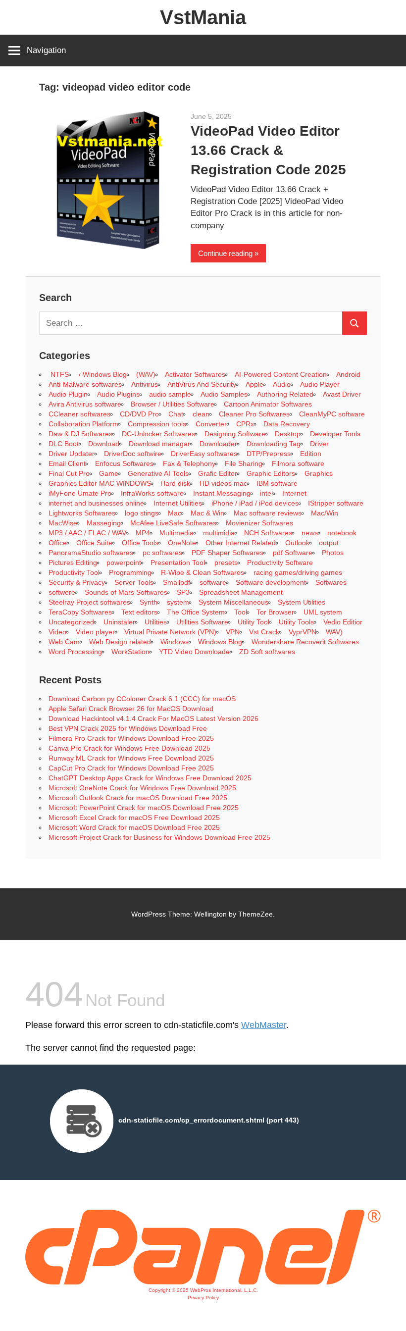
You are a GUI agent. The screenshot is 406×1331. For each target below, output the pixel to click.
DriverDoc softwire (132, 454)
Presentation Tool (178, 562)
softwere (62, 592)
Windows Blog (220, 642)
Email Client (67, 463)
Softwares (331, 582)
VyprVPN (302, 632)
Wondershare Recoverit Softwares (305, 642)
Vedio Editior (342, 622)
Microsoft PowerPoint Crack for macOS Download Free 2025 (144, 808)
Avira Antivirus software (85, 404)
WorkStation (130, 652)
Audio (282, 384)
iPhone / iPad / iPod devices (255, 503)
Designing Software (234, 434)
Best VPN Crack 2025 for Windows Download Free (128, 728)
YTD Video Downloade (194, 652)
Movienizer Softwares (259, 523)
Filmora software (298, 463)
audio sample (170, 394)
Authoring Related (285, 394)
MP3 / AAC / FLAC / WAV (87, 533)
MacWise (63, 523)
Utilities (156, 622)
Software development (271, 582)
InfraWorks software (152, 493)
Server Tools (133, 582)
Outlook (297, 543)
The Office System (196, 612)
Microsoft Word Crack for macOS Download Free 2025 (134, 827)
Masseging (104, 523)
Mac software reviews (268, 513)
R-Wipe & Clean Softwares (202, 572)
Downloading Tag (274, 444)
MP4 (143, 533)
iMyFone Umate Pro (80, 493)
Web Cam (64, 642)
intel (266, 493)
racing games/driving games (299, 572)
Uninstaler (119, 622)
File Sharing (243, 463)
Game (108, 473)
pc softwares (162, 553)
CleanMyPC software (332, 414)
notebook (341, 533)
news (310, 533)
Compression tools (157, 424)
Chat (175, 414)
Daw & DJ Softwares (80, 434)
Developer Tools (335, 434)
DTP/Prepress (269, 454)
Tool (240, 612)
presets (226, 562)
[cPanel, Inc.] (203, 1282)
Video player (95, 632)
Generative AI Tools (158, 473)
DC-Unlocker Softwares (158, 434)
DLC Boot (64, 444)
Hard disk (175, 483)
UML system (323, 612)
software (213, 582)
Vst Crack (264, 632)
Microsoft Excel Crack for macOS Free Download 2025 (134, 817)
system (178, 602)
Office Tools (140, 543)
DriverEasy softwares (204, 454)
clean (201, 414)
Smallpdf (176, 582)
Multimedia (176, 533)
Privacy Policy (203, 1297)
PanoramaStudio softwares (91, 553)
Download (103, 444)
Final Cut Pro (69, 473)
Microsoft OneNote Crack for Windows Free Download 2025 (142, 788)
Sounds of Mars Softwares (126, 592)
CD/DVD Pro (139, 414)
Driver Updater (72, 454)
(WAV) (145, 374)
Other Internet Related (240, 543)
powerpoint (123, 562)
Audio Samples (224, 394)
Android (348, 374)
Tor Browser (275, 612)
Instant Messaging (222, 493)
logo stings (141, 513)
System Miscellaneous (233, 602)
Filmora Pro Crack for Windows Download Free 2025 (131, 738)
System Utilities (301, 602)
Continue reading (225, 253)
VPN (233, 632)
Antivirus (144, 384)
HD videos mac (223, 483)
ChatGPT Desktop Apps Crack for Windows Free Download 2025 (150, 778)
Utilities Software (202, 622)
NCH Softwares (268, 533)
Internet (294, 493)
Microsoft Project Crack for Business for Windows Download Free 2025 (159, 837)
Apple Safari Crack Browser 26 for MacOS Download (131, 709)
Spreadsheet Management (241, 592)
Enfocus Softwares (124, 463)
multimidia (219, 533)
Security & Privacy (77, 582)
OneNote (182, 543)
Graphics (318, 473)
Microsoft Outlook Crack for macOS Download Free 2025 (138, 798)
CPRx (245, 424)
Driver (319, 444)
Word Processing (75, 652)
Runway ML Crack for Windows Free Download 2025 (131, 758)
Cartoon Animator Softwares (268, 404)
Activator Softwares (195, 374)
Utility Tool (253, 622)
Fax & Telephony (189, 463)
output (329, 543)
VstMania (203, 17)
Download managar (159, 444)
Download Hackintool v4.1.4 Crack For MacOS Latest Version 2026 (153, 718)
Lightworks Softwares (82, 513)
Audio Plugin (68, 394)
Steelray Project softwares (89, 602)
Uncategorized (71, 622)
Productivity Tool (74, 572)
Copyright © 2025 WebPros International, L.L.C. (203, 1290)
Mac (174, 513)
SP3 (183, 592)
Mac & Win (207, 513)
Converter (211, 424)
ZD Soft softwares (267, 652)
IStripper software (335, 503)
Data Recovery (286, 424)
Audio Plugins (118, 394)
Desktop (288, 434)
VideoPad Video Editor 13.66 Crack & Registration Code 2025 (268, 150)
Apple (254, 384)
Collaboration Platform (83, 424)
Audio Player (320, 384)
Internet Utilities (177, 503)
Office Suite (94, 543)
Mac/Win (324, 513)
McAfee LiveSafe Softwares (173, 523)
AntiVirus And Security (201, 384)
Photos (333, 553)
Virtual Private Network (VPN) (170, 632)
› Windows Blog (102, 374)
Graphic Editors (271, 473)
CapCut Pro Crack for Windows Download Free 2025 (131, 768)
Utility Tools (296, 622)
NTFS (59, 374)
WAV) (334, 632)
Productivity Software (280, 562)
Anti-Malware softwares (85, 384)
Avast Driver (342, 394)
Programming (130, 572)
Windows (174, 642)
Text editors (139, 612)
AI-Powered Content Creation (281, 374)
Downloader (218, 444)
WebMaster (263, 1025)
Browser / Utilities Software (172, 404)
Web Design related (120, 642)
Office (58, 543)
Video (57, 632)
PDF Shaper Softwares (227, 553)
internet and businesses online (96, 503)
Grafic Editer (217, 473)
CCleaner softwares (79, 414)
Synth (148, 602)
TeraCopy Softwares (80, 612)
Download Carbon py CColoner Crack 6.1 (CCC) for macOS (142, 699)
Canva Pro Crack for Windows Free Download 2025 (129, 748)
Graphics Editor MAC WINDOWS (100, 483)
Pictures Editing (73, 562)
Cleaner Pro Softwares (254, 414)
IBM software (277, 483)
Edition (310, 454)
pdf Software (292, 553)
